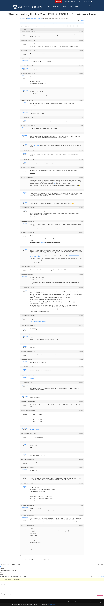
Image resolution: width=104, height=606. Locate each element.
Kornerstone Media (52, 604)
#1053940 (81, 88)
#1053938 (81, 65)
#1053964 (81, 351)
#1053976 (81, 459)
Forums (24, 18)
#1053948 (81, 159)
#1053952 (81, 200)
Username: (4, 584)
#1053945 (81, 133)
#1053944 (81, 125)
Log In (100, 597)
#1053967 (81, 375)
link (55, 183)
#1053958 (81, 274)
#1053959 (81, 287)
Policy (89, 601)
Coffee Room (56, 6)
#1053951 (81, 189)
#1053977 (81, 467)
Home (48, 6)
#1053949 (81, 167)
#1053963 (81, 343)
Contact (77, 6)
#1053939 (81, 73)
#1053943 (81, 117)
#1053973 (81, 433)
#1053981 (81, 515)
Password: (4, 589)
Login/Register (75, 601)
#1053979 (81, 483)
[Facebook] (84, 2)
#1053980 (81, 505)
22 (80, 26)
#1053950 (81, 177)
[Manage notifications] (101, 603)
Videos (64, 6)
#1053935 (81, 40)
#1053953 (81, 207)
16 (68, 26)
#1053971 (81, 410)
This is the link (35, 145)
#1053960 (81, 315)
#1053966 (81, 366)
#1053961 (81, 325)
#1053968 (81, 382)
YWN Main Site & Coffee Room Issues (34, 18)
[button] (89, 6)
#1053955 (81, 232)
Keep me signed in (7, 594)
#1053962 (81, 333)
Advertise (54, 601)
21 (78, 26)
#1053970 (81, 401)
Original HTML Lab (34, 429)
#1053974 (81, 442)
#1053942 (81, 110)
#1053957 (81, 266)
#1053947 (81, 150)
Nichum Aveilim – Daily (70, 1)
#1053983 (100, 564)
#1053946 (81, 141)
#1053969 (81, 393)
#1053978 (81, 474)
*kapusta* (42, 242)
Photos (70, 6)
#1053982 (81, 525)
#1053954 (81, 221)
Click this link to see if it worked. (38, 321)
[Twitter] (89, 2)
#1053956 (81, 246)
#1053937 (81, 58)
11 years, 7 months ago (49, 23)
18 (72, 26)
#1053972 (81, 425)
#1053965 (81, 359)
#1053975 (81, 452)
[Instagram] (87, 2)
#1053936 (81, 50)
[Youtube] (91, 2)
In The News (83, 601)
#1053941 (81, 100)
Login (79, 1)
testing (82, 20)
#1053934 (81, 31)
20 (76, 26)
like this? (32, 378)
